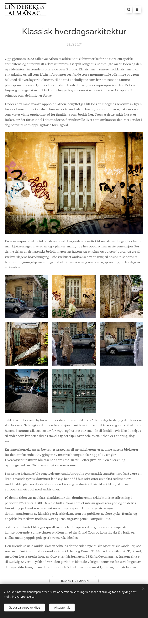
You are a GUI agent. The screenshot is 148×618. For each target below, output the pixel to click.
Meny (137, 9)
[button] (128, 9)
